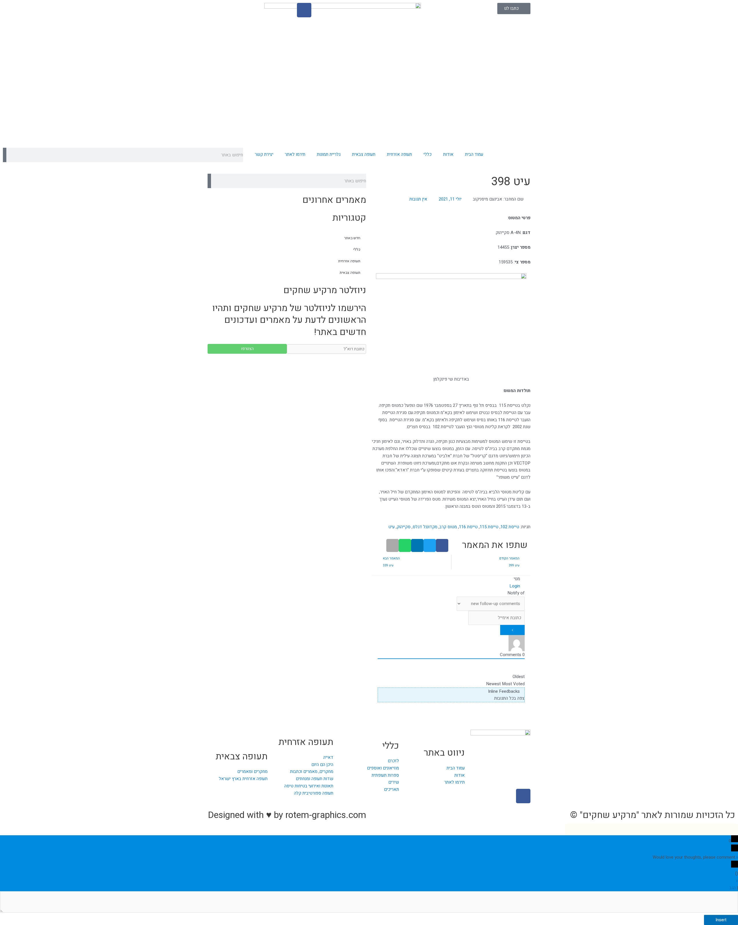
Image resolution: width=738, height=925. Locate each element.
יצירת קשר (264, 154)
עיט (391, 527)
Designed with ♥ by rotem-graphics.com (287, 815)
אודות (448, 154)
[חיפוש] (4, 155)
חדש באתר (352, 238)
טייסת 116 (468, 527)
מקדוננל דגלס (425, 527)
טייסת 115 (489, 527)
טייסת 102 (509, 527)
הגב (732, 888)
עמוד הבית (474, 154)
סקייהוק (404, 527)
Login (515, 586)
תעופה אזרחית (399, 154)
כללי (427, 154)
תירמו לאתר (295, 154)
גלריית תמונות (328, 154)
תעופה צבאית (363, 154)
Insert (721, 920)
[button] (442, 545)
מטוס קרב (448, 527)
